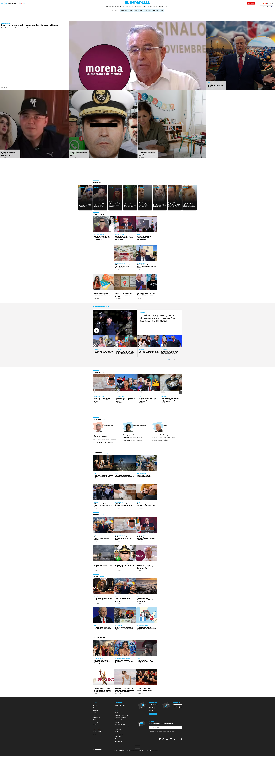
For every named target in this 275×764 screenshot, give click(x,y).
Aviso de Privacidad (120, 717)
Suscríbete (251, 3)
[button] (180, 390)
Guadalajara (129, 6)
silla (95, 473)
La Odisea (139, 658)
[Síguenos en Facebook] (258, 3)
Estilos (94, 719)
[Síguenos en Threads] (270, 3)
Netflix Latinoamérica (142, 687)
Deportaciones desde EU (142, 625)
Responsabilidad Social (121, 720)
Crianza (138, 502)
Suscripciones (119, 734)
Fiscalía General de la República (122, 563)
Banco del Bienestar (120, 263)
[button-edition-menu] (260, 6)
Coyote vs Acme (97, 687)
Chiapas (138, 234)
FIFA (162, 10)
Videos (94, 734)
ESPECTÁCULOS (99, 638)
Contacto (117, 731)
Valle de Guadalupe (98, 658)
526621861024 (153, 704)
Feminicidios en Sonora (99, 234)
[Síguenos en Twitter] (261, 3)
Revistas (161, 6)
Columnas (146, 6)
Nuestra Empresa (120, 724)
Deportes (95, 715)
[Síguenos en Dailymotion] (273, 3)
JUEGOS (108, 6)
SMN (95, 563)
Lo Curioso (96, 710)
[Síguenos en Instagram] (263, 3)
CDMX (114, 6)
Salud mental (97, 596)
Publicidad (118, 736)
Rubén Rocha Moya (126, 10)
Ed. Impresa (153, 6)
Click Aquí (152, 713)
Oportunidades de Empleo (122, 727)
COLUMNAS (97, 419)
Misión (117, 722)
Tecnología (96, 722)
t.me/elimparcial (177, 704)
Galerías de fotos (97, 731)
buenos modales (119, 502)
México (95, 705)
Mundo (95, 707)
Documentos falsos (99, 396)
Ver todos (180, 359)
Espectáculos (96, 717)
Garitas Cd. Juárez (266, 6)
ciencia (138, 596)
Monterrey (138, 6)
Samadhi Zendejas (119, 687)
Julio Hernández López (139, 425)
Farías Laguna (139, 10)
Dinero (94, 712)
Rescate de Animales (141, 473)
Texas (116, 473)
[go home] (98, 749)
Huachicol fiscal (120, 396)
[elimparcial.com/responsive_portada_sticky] (274, 756)
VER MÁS (105, 419)
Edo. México (121, 6)
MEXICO (96, 514)
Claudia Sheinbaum (152, 10)
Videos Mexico (143, 312)
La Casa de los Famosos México (122, 658)
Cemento (163, 396)
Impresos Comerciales (121, 715)
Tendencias (96, 502)
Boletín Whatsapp (120, 705)
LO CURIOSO (97, 453)
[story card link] (137, 55)
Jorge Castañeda (107, 425)
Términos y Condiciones (170, 731)
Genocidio (96, 625)
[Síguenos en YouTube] (265, 3)
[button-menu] (2, 3)
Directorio (118, 729)
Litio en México (118, 625)
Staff (116, 712)
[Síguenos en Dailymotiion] (181, 739)
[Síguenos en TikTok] (268, 3)
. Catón (164, 425)
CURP (140, 396)
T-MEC (208, 82)
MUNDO (95, 576)
